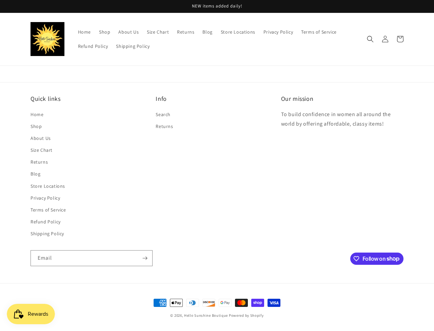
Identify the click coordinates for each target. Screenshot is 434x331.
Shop (36, 126)
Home (37, 114)
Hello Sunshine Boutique (206, 315)
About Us (41, 138)
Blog (35, 174)
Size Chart (42, 150)
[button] (370, 39)
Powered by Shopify (246, 315)
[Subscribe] (144, 258)
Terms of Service (48, 210)
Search (163, 114)
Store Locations (48, 186)
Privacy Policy (45, 198)
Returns (39, 162)
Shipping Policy (47, 234)
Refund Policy (46, 222)
